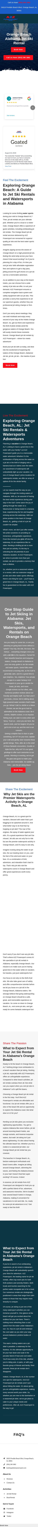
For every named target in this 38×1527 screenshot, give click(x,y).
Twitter (9, 1516)
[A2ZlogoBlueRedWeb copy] (10, 17)
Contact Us (10, 1483)
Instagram (10, 1512)
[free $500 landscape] (19, 75)
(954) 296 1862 (24, 2)
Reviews (10, 1479)
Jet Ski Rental (11, 1494)
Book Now (4, 1525)
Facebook (10, 1509)
